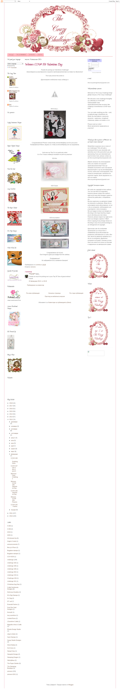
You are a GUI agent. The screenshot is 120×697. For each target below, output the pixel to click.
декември (14, 422)
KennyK (9, 612)
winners (33, 267)
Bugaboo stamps (12, 550)
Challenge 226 (12, 578)
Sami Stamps (11, 637)
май (12, 446)
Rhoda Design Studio (14, 629)
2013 (11, 416)
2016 (11, 408)
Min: (89, 64)
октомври (14, 429)
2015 (11, 411)
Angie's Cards (11, 541)
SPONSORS (32, 55)
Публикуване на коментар (35, 285)
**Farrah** (32, 274)
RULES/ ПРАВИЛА (21, 55)
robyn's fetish (11, 634)
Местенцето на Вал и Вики (14, 91)
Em (10, 104)
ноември (14, 426)
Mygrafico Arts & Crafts (14, 624)
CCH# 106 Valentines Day (14, 492)
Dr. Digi (9, 598)
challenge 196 (11, 569)
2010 (11, 516)
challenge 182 (11, 563)
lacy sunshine (11, 615)
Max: (89, 66)
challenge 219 (11, 575)
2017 (11, 406)
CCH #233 (10, 556)
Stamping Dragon (12, 657)
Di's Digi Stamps (12, 595)
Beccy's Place (11, 547)
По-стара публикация (76, 293)
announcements (12, 544)
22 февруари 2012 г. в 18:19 (38, 281)
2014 (11, 414)
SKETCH (40, 55)
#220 (8, 535)
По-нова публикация (33, 293)
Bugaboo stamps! (12, 553)
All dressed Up (12, 538)
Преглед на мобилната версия (55, 296)
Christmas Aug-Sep (13, 584)
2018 (11, 403)
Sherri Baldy (11, 645)
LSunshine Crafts (12, 621)
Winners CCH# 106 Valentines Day (14, 485)
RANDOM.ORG (98, 72)
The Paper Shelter (13, 663)
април (13, 448)
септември (14, 433)
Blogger (71, 684)
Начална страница (54, 293)
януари (13, 510)
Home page (11, 55)
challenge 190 (11, 566)
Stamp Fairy (11, 651)
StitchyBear (10, 660)
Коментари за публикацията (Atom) (59, 302)
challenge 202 (11, 572)
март (13, 451)
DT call (9, 601)
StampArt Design (12, 654)
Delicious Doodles (13, 592)
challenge (10, 559)
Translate (14, 67)
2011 (11, 513)
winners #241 (11, 674)
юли (12, 440)
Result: (89, 70)
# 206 (9, 529)
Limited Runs (11, 618)
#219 (8, 532)
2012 (11, 419)
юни (12, 443)
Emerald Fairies (12, 604)
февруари (14, 454)
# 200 (9, 526)
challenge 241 (11, 581)
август (13, 438)
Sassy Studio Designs (14, 640)
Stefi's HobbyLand (13, 77)
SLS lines (10, 648)
